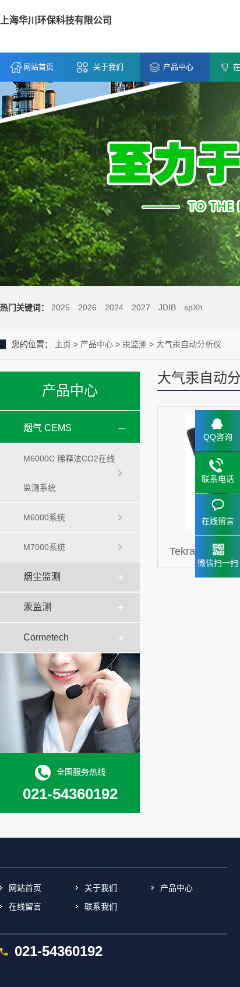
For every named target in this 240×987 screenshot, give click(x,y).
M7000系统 (44, 547)
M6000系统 (44, 517)
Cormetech (46, 637)
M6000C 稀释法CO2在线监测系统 (69, 473)
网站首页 (38, 66)
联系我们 (100, 906)
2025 (60, 307)
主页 (63, 344)
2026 (87, 307)
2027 (141, 307)
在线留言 (25, 906)
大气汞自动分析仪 (188, 344)
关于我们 (108, 66)
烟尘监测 (42, 577)
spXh (193, 307)
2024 (114, 307)
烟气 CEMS (47, 428)
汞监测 (134, 344)
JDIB (167, 307)
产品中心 (178, 66)
